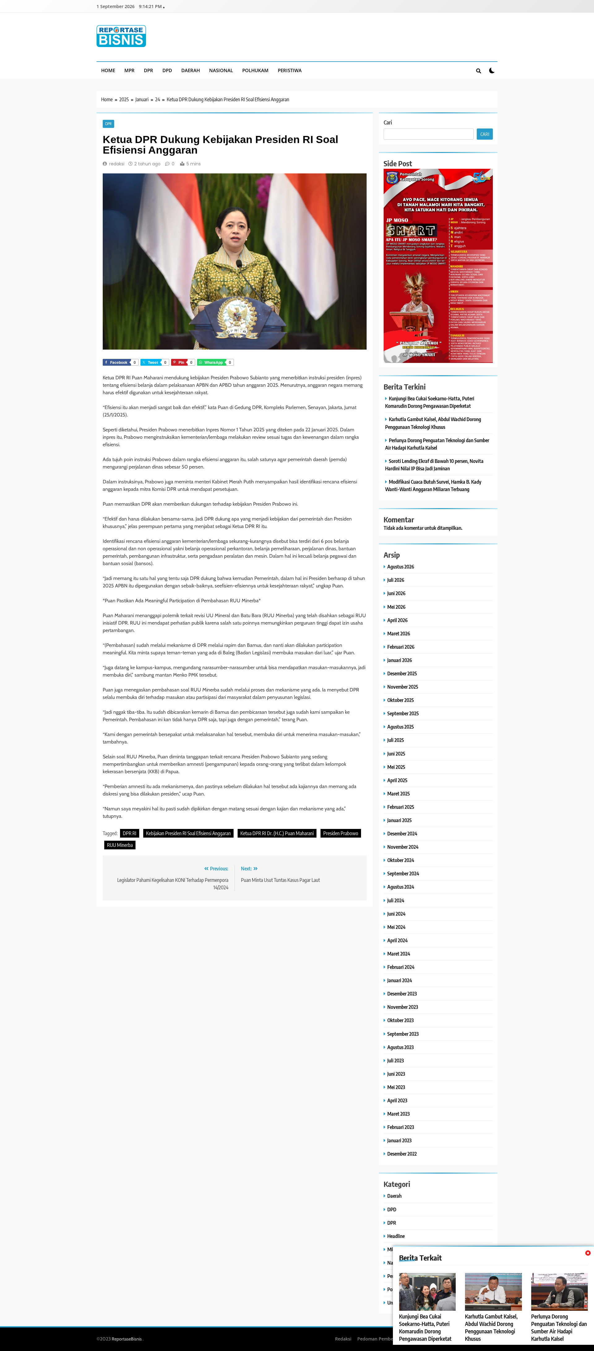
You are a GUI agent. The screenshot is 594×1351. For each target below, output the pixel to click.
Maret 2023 (398, 1113)
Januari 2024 (399, 980)
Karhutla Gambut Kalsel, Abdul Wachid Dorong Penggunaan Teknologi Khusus (491, 1327)
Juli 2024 (395, 900)
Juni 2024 (396, 913)
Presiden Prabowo (340, 833)
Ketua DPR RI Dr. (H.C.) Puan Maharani (277, 833)
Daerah (190, 70)
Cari (388, 122)
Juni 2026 (396, 593)
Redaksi (343, 1339)
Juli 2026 (395, 580)
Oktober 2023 (400, 1020)
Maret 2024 (398, 953)
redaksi (116, 164)
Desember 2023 (402, 993)
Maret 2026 (398, 633)
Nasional (221, 70)
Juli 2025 (395, 740)
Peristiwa (290, 70)
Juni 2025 (396, 753)
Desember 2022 (402, 1153)
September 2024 (403, 873)
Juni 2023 (396, 1073)
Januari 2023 (399, 1140)
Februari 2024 (401, 967)
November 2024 (403, 846)
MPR (129, 70)
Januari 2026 (399, 660)
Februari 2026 (401, 646)
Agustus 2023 (400, 1047)
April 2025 (397, 780)
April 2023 (397, 1100)
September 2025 (403, 713)
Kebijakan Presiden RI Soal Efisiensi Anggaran (188, 833)
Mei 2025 (396, 767)
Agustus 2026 (400, 566)
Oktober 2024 (400, 860)
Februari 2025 (400, 807)
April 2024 (397, 940)
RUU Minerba (120, 845)
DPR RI (129, 833)
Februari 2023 (400, 1127)
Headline (396, 1236)
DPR (148, 70)
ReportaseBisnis (127, 1339)
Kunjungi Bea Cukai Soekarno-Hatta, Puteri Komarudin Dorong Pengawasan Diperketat (425, 1327)
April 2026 (397, 620)
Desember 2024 (402, 833)
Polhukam (255, 70)
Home (108, 70)
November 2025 (402, 686)
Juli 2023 (395, 1060)
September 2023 (403, 1034)
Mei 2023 (396, 1087)
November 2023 (402, 1007)
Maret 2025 (398, 793)
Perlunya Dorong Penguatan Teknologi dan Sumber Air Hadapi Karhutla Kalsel (559, 1327)
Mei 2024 (396, 927)
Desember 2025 (402, 673)
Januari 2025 (399, 820)
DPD (167, 70)
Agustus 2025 (400, 726)
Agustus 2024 (400, 886)
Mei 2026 (396, 607)
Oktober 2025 (400, 700)
